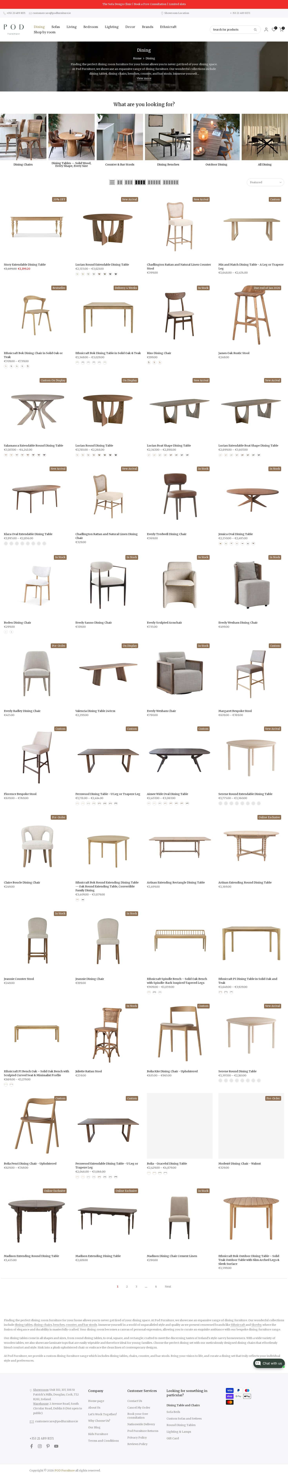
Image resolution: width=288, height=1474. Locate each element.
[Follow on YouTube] (56, 1446)
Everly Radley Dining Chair (22, 711)
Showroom (40, 1390)
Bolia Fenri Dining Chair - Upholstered (30, 1163)
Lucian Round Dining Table (94, 445)
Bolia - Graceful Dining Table (167, 1163)
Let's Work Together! (102, 1414)
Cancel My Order (138, 1407)
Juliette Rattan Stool (88, 1071)
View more (144, 78)
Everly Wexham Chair (161, 711)
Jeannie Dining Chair (89, 979)
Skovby (256, 1325)
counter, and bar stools (81, 1325)
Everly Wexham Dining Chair (238, 622)
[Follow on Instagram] (40, 1446)
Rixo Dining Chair (159, 353)
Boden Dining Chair (17, 622)
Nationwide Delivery (141, 1424)
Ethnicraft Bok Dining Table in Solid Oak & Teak (108, 353)
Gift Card (173, 1438)
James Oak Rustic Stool (233, 353)
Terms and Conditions (103, 1440)
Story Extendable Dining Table (25, 264)
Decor (130, 27)
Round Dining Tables (181, 1425)
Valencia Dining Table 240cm (95, 711)
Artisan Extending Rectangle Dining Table (176, 882)
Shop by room (44, 32)
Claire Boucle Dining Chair (22, 882)
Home (137, 58)
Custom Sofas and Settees (184, 1418)
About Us (94, 1407)
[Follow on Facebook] (31, 1446)
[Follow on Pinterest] (48, 1446)
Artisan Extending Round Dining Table (245, 882)
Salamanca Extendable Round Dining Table (33, 445)
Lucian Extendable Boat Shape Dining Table (248, 445)
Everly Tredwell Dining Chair (167, 534)
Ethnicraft (168, 27)
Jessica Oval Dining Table (235, 534)
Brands (147, 27)
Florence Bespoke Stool (20, 794)
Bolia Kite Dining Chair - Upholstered (172, 1071)
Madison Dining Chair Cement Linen (172, 1256)
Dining (39, 27)
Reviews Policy (137, 1444)
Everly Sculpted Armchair (164, 622)
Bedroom (90, 27)
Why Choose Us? (99, 1420)
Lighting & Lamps (179, 1431)
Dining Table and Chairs (183, 1405)
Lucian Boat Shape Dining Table (169, 445)
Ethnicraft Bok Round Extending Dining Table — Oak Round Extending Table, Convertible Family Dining (107, 886)
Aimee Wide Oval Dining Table (167, 794)
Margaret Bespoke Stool (235, 711)
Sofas (56, 27)
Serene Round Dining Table (237, 1071)
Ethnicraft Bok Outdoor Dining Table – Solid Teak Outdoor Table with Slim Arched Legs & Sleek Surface (248, 1260)
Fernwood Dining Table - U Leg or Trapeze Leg (107, 794)
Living (72, 27)
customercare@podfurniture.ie (56, 1421)
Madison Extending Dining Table (98, 1256)
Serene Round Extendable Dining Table (245, 794)
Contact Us (134, 1401)
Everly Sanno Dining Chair (93, 622)
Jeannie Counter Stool (19, 979)
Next (168, 1286)
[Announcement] (144, 4)
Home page (96, 1401)
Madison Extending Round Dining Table (31, 1256)
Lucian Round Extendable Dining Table (102, 264)
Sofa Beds (173, 1412)
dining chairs (43, 1325)
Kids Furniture (98, 1434)
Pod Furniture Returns (142, 1431)
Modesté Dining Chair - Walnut (239, 1163)
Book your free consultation (137, 1416)
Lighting (112, 27)
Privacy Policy (137, 1437)
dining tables (24, 1325)
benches (59, 1325)
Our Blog (94, 1427)
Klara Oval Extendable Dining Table (28, 534)
